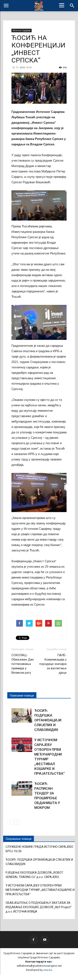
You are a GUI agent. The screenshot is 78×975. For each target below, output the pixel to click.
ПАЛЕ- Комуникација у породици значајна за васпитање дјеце (53, 664)
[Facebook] (33, 939)
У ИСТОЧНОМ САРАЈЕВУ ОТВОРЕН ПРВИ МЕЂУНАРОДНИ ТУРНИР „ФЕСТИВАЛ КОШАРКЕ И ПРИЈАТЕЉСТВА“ (40, 890)
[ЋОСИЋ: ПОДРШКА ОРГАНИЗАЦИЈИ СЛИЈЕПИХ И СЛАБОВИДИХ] (21, 715)
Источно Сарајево (21, 30)
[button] (72, 5)
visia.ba (47, 970)
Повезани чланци (22, 695)
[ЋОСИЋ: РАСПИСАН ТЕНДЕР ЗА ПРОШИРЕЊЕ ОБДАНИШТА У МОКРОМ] (21, 788)
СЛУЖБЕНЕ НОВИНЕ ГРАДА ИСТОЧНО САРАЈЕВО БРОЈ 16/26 (39, 849)
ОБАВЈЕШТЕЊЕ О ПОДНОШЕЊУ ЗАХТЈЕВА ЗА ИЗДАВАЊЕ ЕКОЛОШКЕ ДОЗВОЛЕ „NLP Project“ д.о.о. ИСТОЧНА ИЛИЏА (39, 907)
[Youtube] (45, 939)
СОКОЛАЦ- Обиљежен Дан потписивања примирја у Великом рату (22, 664)
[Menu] (61, 5)
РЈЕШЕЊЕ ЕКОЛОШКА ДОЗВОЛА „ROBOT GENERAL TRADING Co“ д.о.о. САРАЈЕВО (34, 875)
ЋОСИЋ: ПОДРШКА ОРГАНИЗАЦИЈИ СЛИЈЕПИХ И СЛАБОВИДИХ (47, 720)
